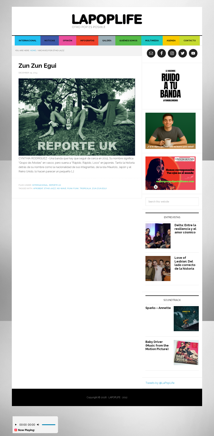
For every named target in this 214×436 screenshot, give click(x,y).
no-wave (61, 188)
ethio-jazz (50, 188)
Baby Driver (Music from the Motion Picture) (157, 345)
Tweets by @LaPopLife (159, 383)
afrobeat (38, 188)
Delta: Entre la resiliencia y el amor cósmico (185, 228)
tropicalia (85, 188)
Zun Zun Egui (37, 65)
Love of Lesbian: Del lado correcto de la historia (185, 263)
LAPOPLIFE (107, 21)
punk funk (73, 188)
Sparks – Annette (158, 308)
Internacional (40, 185)
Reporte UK (55, 185)
